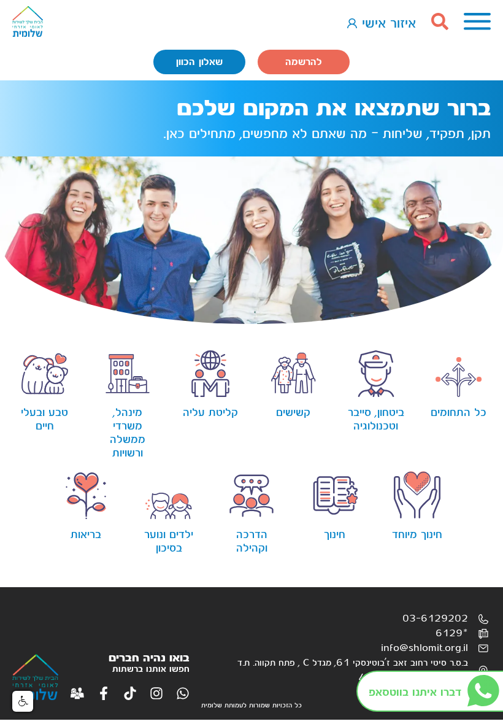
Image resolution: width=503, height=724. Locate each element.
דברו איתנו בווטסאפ (415, 692)
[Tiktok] (130, 693)
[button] (22, 701)
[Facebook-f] (103, 693)
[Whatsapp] (183, 693)
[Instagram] (156, 693)
